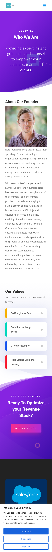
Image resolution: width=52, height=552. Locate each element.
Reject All (26, 546)
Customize (26, 539)
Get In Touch (26, 428)
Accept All (26, 531)
